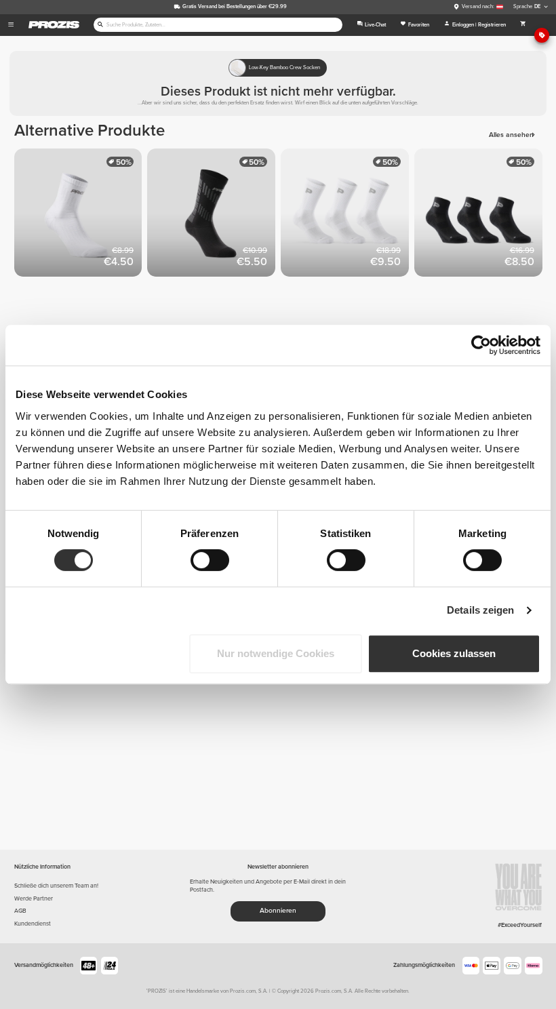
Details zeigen (480, 610)
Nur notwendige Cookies (275, 653)
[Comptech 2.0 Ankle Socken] (81, 215)
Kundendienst (32, 924)
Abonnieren (278, 911)
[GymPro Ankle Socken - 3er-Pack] (481, 215)
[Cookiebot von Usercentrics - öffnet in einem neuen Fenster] (481, 345)
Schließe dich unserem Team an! (56, 886)
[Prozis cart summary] (522, 25)
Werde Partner (33, 899)
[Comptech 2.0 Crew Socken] (214, 215)
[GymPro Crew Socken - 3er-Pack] (347, 215)
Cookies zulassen (454, 653)
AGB (20, 911)
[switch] (210, 560)
